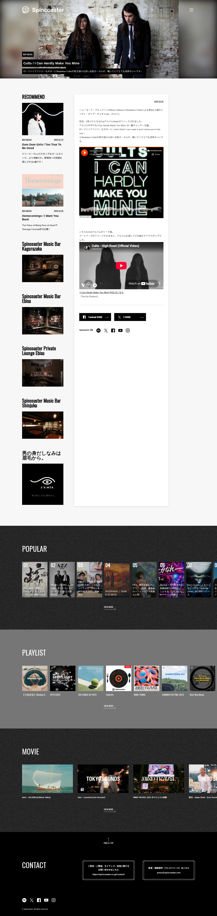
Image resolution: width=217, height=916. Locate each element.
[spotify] (98, 332)
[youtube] (120, 332)
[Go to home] (43, 9)
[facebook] (113, 332)
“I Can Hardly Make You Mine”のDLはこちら (101, 292)
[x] (105, 332)
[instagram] (127, 332)
